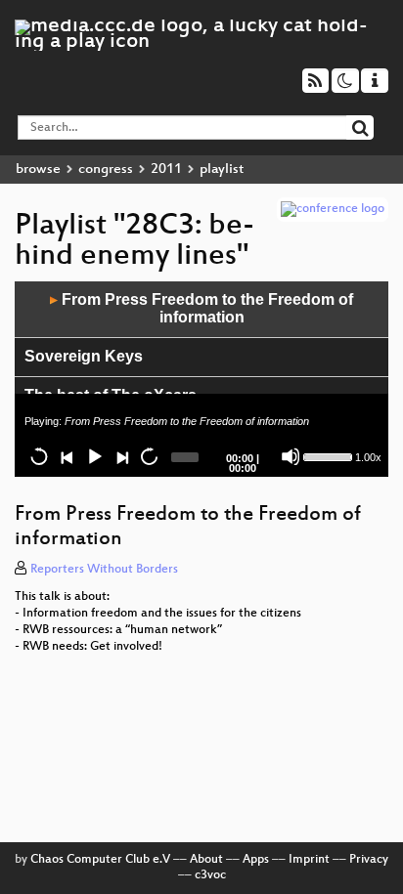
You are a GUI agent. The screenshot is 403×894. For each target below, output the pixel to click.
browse (38, 169)
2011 (166, 169)
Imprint (309, 860)
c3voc (210, 875)
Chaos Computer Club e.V (100, 860)
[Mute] (290, 456)
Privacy (368, 860)
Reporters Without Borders (104, 569)
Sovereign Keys (83, 356)
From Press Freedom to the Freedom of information (201, 308)
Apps (256, 860)
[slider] (327, 455)
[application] (201, 379)
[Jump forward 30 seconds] (148, 456)
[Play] (94, 456)
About (206, 860)
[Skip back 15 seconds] (39, 456)
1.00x (368, 457)
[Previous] (66, 456)
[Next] (121, 456)
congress (105, 169)
